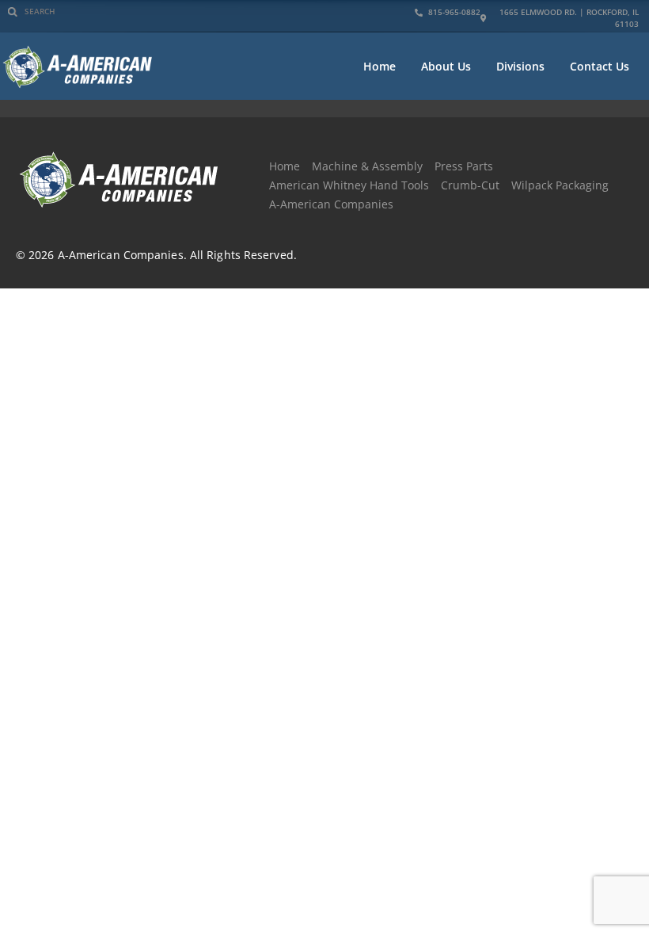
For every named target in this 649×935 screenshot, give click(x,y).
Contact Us (599, 66)
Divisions (520, 66)
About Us (446, 66)
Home (379, 66)
